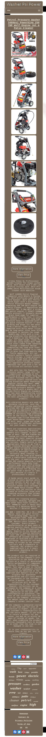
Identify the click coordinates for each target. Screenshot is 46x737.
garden (35, 684)
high (33, 704)
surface (14, 705)
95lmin (19, 679)
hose (20, 672)
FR (26, 728)
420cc (31, 693)
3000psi (25, 693)
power (21, 676)
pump (12, 692)
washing (35, 680)
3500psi (33, 697)
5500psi (26, 672)
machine (27, 680)
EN (21, 728)
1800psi (15, 697)
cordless (26, 685)
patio (25, 696)
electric (33, 676)
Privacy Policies (23, 721)
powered (34, 689)
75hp (19, 668)
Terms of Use (23, 724)
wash (13, 671)
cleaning (13, 669)
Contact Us (23, 717)
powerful (36, 701)
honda (11, 676)
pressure (14, 684)
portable (34, 672)
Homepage (23, 714)
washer (15, 688)
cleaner (14, 700)
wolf (25, 669)
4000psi (11, 680)
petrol (26, 700)
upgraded (32, 668)
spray (36, 693)
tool (19, 693)
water (26, 688)
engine (23, 705)
